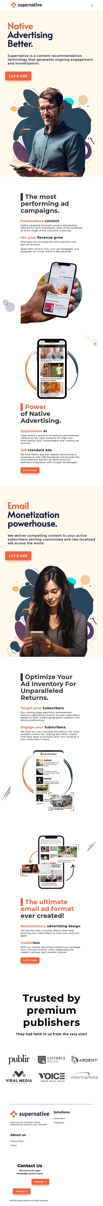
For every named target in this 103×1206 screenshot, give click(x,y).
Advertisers (59, 1118)
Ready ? (40, 1181)
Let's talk (18, 76)
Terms (13, 1145)
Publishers (59, 1123)
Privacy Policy (16, 1141)
